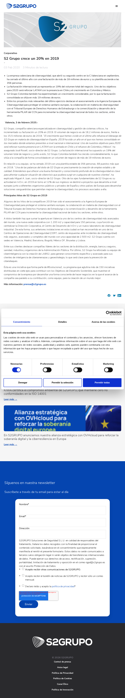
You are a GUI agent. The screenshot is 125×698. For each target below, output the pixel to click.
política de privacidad (63, 586)
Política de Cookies (62, 678)
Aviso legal (62, 667)
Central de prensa (62, 661)
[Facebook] (109, 296)
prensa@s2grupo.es (34, 284)
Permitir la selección (62, 382)
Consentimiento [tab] (21, 322)
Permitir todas (102, 382)
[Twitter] (114, 296)
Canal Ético (62, 684)
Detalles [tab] (62, 322)
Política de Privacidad (62, 673)
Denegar (22, 382)
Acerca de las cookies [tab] (103, 322)
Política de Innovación (62, 689)
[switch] (47, 369)
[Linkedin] (119, 296)
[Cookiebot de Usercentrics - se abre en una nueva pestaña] (108, 313)
